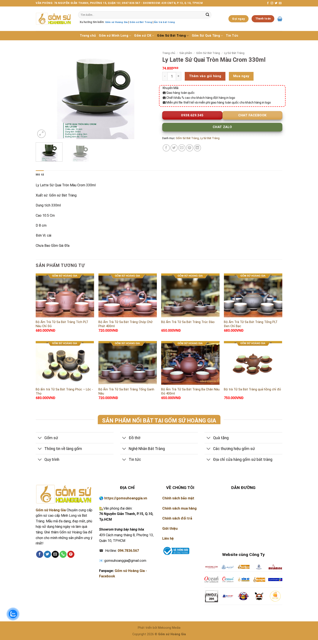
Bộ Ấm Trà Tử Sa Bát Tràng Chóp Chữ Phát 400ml (125, 324)
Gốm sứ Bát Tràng (141, 22)
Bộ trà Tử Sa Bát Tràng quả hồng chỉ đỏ (252, 389)
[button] (41, 134)
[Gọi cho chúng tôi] (63, 554)
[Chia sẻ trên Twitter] (174, 147)
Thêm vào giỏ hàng (205, 76)
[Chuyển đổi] (40, 438)
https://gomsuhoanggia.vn (125, 498)
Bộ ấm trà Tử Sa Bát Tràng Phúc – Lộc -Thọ (64, 391)
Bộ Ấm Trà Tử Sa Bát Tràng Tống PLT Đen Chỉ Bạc (251, 324)
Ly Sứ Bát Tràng (234, 53)
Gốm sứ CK (142, 35)
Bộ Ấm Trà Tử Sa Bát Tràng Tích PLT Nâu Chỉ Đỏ (62, 324)
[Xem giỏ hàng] (279, 19)
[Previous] (43, 94)
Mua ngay (241, 76)
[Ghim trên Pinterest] (189, 147)
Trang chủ (88, 35)
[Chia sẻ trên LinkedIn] (197, 147)
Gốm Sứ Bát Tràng (171, 35)
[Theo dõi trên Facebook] (268, 3)
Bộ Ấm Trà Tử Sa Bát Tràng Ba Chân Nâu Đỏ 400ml (190, 391)
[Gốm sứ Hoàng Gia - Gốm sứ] (54, 19)
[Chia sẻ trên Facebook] (166, 147)
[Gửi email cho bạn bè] (181, 147)
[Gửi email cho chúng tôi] (280, 3)
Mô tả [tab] (40, 174)
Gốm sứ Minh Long (113, 35)
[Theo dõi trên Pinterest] (70, 554)
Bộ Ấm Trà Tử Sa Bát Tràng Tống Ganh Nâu (126, 391)
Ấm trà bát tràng (164, 22)
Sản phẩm (185, 53)
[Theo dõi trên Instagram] (272, 3)
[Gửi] (207, 15)
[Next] (148, 94)
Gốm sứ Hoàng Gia (116, 22)
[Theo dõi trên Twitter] (276, 3)
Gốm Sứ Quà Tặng (206, 35)
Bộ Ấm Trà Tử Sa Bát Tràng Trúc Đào (188, 322)
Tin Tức (232, 35)
